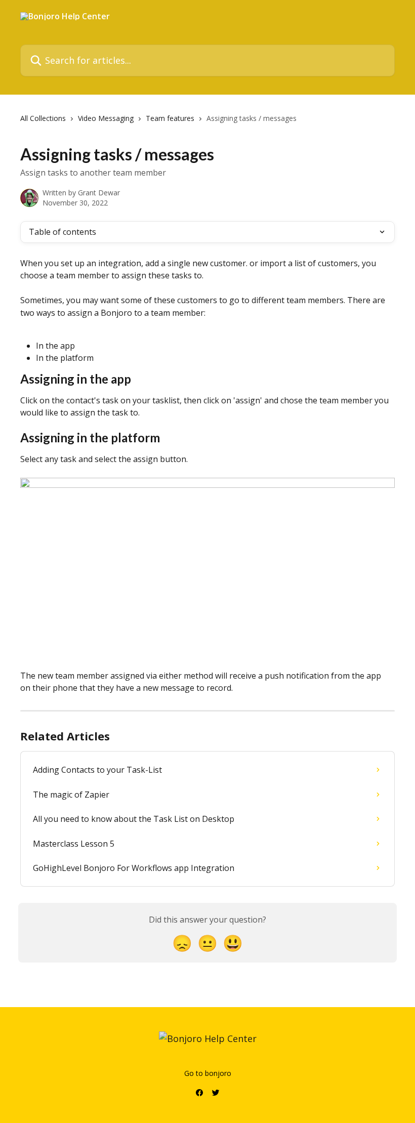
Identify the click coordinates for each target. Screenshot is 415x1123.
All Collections (43, 118)
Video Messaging (106, 118)
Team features (170, 118)
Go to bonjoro (207, 1073)
